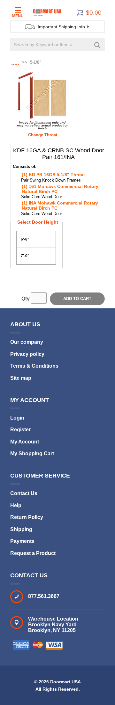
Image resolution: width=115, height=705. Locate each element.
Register (20, 429)
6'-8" (25, 239)
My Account (24, 441)
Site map (20, 378)
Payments (22, 541)
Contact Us (23, 493)
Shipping (21, 529)
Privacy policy (27, 354)
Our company (26, 342)
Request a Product (33, 553)
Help (15, 505)
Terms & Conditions (34, 366)
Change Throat (42, 135)
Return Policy (26, 517)
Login (17, 418)
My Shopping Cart (32, 453)
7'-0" (25, 256)
